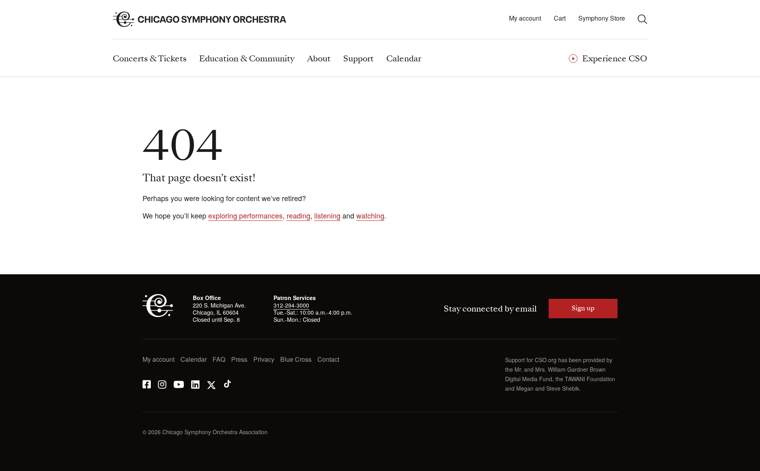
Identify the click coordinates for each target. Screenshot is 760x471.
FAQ (219, 359)
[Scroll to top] (22, 462)
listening (327, 215)
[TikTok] (227, 384)
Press (239, 359)
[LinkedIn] (195, 384)
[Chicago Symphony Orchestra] (204, 19)
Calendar (193, 359)
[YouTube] (178, 384)
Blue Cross (296, 359)
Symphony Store (601, 18)
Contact (328, 359)
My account (525, 18)
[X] (211, 384)
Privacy (263, 359)
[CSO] (157, 315)
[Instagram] (162, 384)
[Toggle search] (642, 19)
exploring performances (245, 215)
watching (370, 215)
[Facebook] (146, 384)
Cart (560, 18)
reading (298, 215)
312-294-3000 (291, 305)
